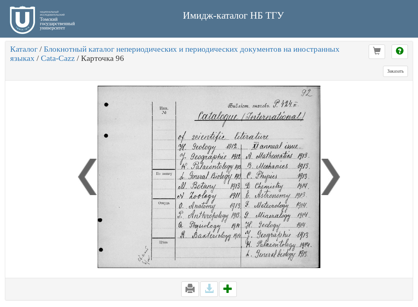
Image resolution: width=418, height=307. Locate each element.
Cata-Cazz (58, 58)
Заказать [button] (395, 71)
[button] (377, 52)
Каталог (24, 49)
